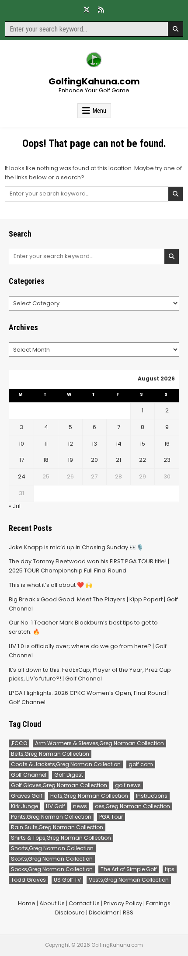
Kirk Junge (24, 806)
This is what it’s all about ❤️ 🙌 (50, 585)
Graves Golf (26, 795)
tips (169, 869)
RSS (128, 912)
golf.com (141, 764)
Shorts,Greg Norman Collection (52, 848)
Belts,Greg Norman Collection (50, 753)
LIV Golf (55, 806)
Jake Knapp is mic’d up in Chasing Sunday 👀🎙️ (76, 547)
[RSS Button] (101, 9)
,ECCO (19, 743)
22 (142, 460)
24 (21, 476)
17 (21, 460)
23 (167, 460)
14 (119, 444)
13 (94, 444)
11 (46, 444)
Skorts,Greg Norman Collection (52, 858)
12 (70, 444)
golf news (128, 785)
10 (21, 444)
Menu (99, 110)
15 (142, 444)
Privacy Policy (123, 903)
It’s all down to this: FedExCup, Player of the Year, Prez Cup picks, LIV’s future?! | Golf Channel (90, 674)
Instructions (151, 795)
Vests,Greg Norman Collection (129, 879)
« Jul (15, 506)
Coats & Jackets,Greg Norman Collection (66, 764)
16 (167, 444)
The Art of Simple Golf (129, 869)
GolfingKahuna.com (94, 81)
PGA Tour (111, 816)
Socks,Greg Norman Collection (52, 869)
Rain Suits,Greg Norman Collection (57, 827)
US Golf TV (67, 879)
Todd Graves (28, 879)
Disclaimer (104, 912)
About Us (52, 903)
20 (94, 460)
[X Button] (86, 9)
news (80, 806)
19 (70, 460)
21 (118, 460)
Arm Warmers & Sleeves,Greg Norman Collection (99, 743)
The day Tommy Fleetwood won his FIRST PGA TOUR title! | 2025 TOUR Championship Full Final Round (89, 566)
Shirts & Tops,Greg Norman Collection (61, 837)
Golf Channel (28, 774)
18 (46, 460)
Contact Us (84, 903)
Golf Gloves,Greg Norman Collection (59, 785)
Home (26, 903)
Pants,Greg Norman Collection (51, 816)
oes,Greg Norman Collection (132, 806)
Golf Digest (68, 774)
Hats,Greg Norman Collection (89, 795)
